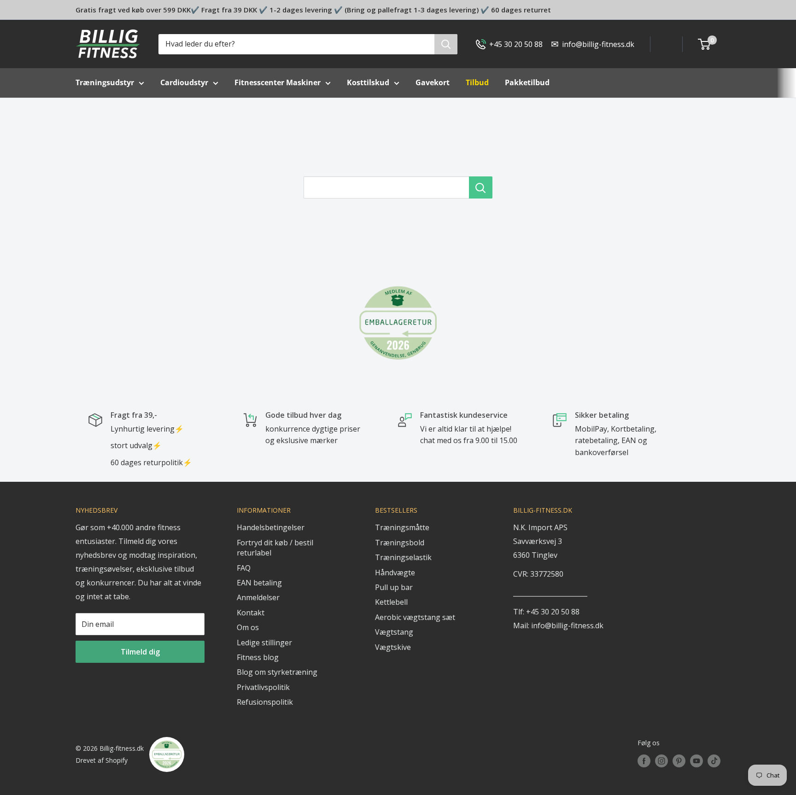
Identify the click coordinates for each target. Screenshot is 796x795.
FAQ (244, 568)
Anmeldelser (258, 597)
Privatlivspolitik (263, 687)
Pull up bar (394, 587)
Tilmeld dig (140, 652)
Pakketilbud (527, 82)
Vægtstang (394, 632)
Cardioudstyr (184, 82)
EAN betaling (259, 583)
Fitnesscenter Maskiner (277, 82)
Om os (248, 627)
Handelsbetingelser (270, 527)
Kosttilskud (368, 82)
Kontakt (250, 613)
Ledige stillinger (264, 642)
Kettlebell (391, 602)
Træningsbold (399, 543)
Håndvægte (395, 572)
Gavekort (433, 82)
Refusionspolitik (265, 702)
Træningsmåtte (402, 527)
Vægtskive (393, 647)
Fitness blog (258, 657)
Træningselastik (403, 557)
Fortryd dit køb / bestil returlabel (275, 548)
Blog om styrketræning (277, 672)
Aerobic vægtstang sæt (415, 617)
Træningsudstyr (105, 82)
